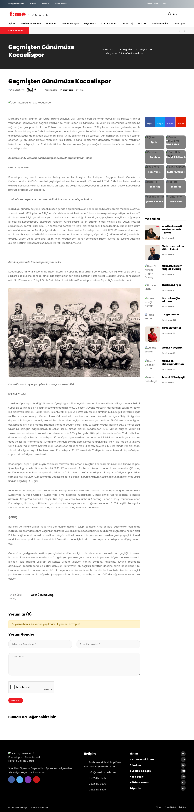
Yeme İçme (179, 23)
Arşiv (165, 4)
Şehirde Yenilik (160, 23)
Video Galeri (152, 4)
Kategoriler (126, 49)
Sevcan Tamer (171, 328)
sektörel (142, 23)
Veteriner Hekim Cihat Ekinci (173, 247)
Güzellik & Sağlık (70, 23)
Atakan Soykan (172, 347)
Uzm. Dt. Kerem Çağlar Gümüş (172, 267)
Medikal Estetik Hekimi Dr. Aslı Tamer (172, 229)
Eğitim (12, 23)
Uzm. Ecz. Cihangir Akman (173, 362)
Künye (33, 3)
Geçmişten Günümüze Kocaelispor (125, 53)
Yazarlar (45, 3)
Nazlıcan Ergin (171, 285)
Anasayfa (107, 49)
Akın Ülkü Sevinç (31, 90)
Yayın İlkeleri (61, 3)
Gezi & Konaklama (31, 23)
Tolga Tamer (170, 314)
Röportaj (128, 23)
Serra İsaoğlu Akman (171, 299)
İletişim (182, 807)
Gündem (51, 23)
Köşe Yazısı (90, 23)
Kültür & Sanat (109, 23)
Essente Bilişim (21, 807)
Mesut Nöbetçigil (173, 377)
